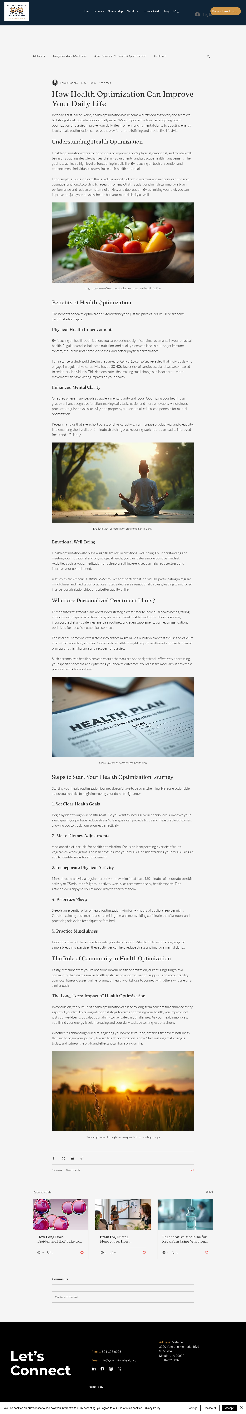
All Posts (39, 56)
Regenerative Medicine (69, 56)
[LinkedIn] (93, 1368)
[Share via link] (82, 1158)
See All (209, 1191)
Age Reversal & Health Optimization (120, 56)
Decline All (210, 1408)
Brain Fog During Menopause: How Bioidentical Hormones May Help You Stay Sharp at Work (123, 1239)
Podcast (160, 56)
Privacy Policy (152, 1408)
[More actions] (191, 82)
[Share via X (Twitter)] (63, 1158)
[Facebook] (102, 1368)
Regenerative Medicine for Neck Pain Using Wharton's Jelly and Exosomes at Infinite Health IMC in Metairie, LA (184, 1239)
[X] (119, 1368)
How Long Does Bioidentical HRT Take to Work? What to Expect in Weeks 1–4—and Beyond (58, 1239)
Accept (229, 1408)
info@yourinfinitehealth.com (120, 1360)
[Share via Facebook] (54, 1158)
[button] (208, 56)
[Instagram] (111, 1368)
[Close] (241, 1408)
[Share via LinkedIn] (72, 1158)
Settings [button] (192, 1408)
